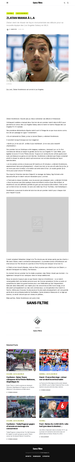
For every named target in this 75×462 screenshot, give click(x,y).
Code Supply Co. (44, 452)
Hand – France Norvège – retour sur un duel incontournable (53, 378)
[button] (7, 3)
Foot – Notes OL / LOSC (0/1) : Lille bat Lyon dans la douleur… (53, 425)
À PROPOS (46, 456)
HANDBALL (42, 373)
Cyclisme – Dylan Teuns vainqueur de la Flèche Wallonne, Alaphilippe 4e (20, 379)
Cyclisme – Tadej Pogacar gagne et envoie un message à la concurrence (20, 426)
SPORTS (28, 456)
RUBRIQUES (37, 456)
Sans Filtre (37, 2)
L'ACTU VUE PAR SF (21, 13)
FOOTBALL (10, 13)
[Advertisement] (37, 105)
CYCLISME (9, 373)
